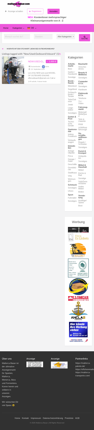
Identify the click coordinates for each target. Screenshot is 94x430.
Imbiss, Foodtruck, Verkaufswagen (72, 138)
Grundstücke (72, 169)
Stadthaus (72, 173)
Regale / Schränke (82, 143)
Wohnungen (72, 180)
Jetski (70, 105)
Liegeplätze (70, 109)
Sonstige (72, 77)
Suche (84, 39)
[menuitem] (14, 11)
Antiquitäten (82, 157)
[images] (34, 364)
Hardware (82, 90)
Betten (81, 192)
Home (5, 28)
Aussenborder (35, 66)
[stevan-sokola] (78, 229)
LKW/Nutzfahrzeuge (82, 129)
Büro (70, 69)
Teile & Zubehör (82, 120)
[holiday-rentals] (78, 250)
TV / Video (80, 102)
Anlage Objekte (71, 152)
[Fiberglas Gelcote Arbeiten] (78, 310)
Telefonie (82, 98)
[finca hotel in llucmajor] (78, 237)
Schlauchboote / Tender (72, 94)
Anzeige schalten (15, 11)
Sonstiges (82, 78)
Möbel (81, 170)
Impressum (36, 418)
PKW (80, 124)
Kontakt (25, 418)
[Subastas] (78, 268)
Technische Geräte (71, 124)
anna (47, 66)
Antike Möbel (81, 188)
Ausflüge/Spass (82, 201)
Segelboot (72, 89)
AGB (77, 418)
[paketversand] (78, 286)
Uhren (70, 191)
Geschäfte (72, 164)
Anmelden (53, 11)
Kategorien (17, 28)
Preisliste (69, 418)
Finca (70, 156)
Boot (80, 206)
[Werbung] (78, 329)
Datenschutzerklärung (53, 418)
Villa (70, 176)
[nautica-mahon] (78, 340)
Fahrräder (72, 198)
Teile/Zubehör (72, 100)
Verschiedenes (82, 68)
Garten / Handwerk (72, 73)
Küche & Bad (82, 174)
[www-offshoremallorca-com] (59, 365)
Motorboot (72, 86)
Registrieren (36, 11)
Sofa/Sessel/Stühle (82, 182)
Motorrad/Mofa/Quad (82, 114)
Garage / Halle (71, 160)
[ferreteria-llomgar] (78, 298)
